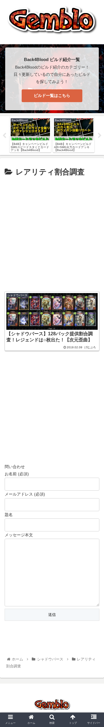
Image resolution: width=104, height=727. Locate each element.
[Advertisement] (52, 234)
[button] (93, 560)
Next (100, 136)
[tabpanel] (30, 134)
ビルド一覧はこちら (52, 95)
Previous (4, 136)
